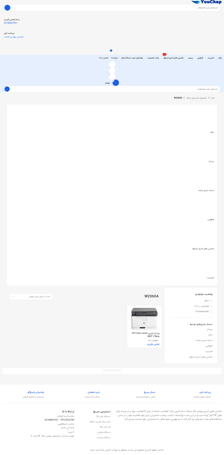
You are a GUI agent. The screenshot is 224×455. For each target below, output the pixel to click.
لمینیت (208, 351)
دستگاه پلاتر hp (103, 416)
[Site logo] (206, 2)
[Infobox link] (207, 395)
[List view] (82, 296)
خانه (213, 98)
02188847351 (51, 419)
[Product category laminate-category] (112, 194)
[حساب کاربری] (112, 64)
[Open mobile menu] (112, 42)
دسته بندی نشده (204, 340)
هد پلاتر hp (105, 426)
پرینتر (209, 329)
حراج (207, 300)
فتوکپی (209, 345)
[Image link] (197, 449)
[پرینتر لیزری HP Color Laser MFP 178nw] (144, 319)
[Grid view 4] (71, 296)
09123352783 (67, 419)
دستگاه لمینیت (104, 437)
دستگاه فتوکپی (104, 432)
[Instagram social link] (7, 449)
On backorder (202, 311)
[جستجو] (7, 8)
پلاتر (210, 334)
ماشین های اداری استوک (200, 356)
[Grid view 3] (76, 296)
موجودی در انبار (201, 306)
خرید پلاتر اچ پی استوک (100, 421)
